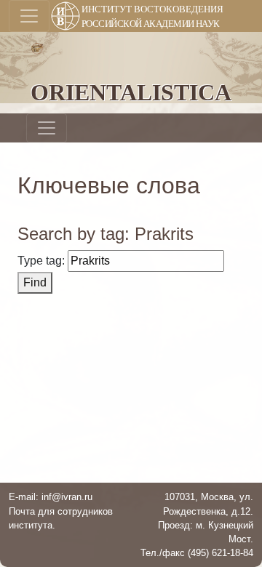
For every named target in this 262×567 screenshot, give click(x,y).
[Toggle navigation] (29, 16)
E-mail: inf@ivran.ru (50, 496)
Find (35, 282)
